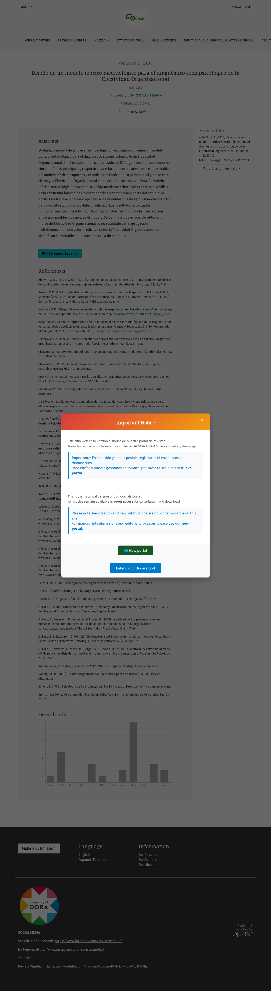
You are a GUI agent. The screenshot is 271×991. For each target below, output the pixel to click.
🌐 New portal (135, 550)
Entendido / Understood (135, 568)
